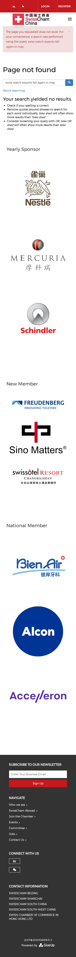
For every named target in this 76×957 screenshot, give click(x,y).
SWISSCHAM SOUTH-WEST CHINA (32, 909)
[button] (69, 31)
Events (13, 822)
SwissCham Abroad (22, 810)
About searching (14, 90)
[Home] (31, 19)
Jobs (12, 834)
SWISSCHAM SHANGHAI (25, 898)
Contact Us (16, 840)
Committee (17, 828)
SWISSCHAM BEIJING (23, 893)
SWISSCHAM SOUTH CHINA (28, 904)
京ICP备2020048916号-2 (38, 940)
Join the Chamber (21, 816)
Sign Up (38, 783)
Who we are (17, 805)
